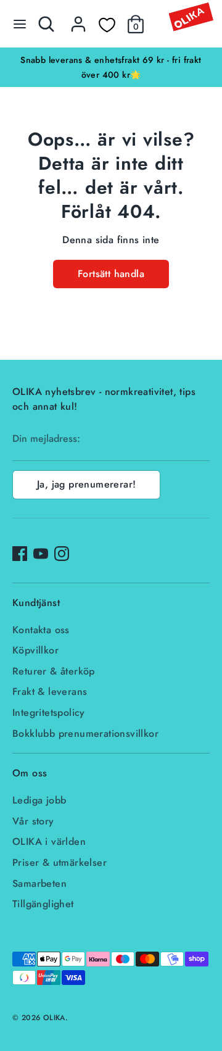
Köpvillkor (35, 650)
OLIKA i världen (49, 841)
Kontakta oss (41, 630)
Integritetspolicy (48, 712)
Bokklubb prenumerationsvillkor (85, 733)
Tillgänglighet (43, 904)
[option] (111, 67)
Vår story (33, 821)
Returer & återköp (53, 671)
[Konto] (78, 19)
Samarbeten (39, 883)
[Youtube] (40, 553)
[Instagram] (61, 553)
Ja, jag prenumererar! (86, 484)
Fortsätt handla (111, 274)
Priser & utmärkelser (59, 862)
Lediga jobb (39, 800)
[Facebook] (19, 553)
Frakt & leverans (49, 691)
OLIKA (54, 1017)
